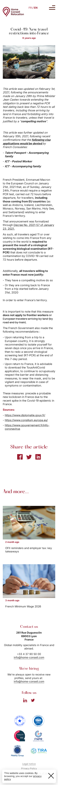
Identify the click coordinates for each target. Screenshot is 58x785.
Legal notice (29, 764)
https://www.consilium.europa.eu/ (26, 420)
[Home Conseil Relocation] (13, 12)
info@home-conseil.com (29, 657)
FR (30, 7)
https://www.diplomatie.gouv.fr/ (25, 415)
